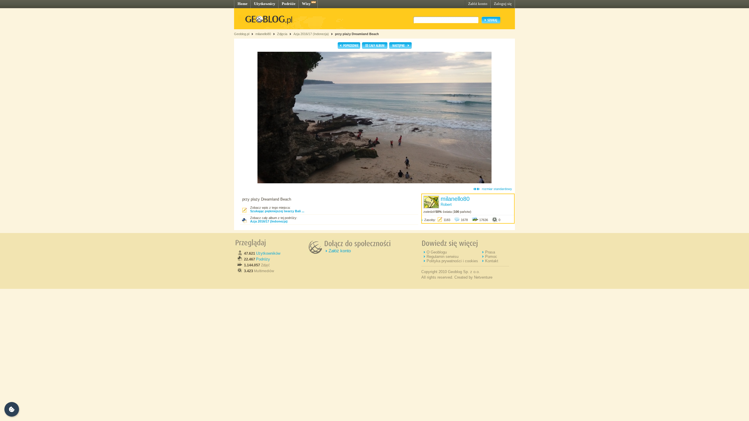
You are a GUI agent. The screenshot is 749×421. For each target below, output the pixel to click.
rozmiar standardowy (497, 189)
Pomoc (491, 256)
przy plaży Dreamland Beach (357, 34)
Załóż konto (477, 3)
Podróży (263, 259)
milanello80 (263, 34)
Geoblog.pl (241, 34)
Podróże (289, 3)
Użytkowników (268, 253)
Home (243, 3)
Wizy (306, 3)
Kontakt (491, 261)
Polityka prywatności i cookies (452, 261)
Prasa (490, 252)
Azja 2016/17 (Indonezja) (311, 34)
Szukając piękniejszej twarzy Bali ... (277, 211)
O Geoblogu (437, 252)
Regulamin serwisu (442, 256)
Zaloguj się (503, 3)
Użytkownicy (264, 3)
